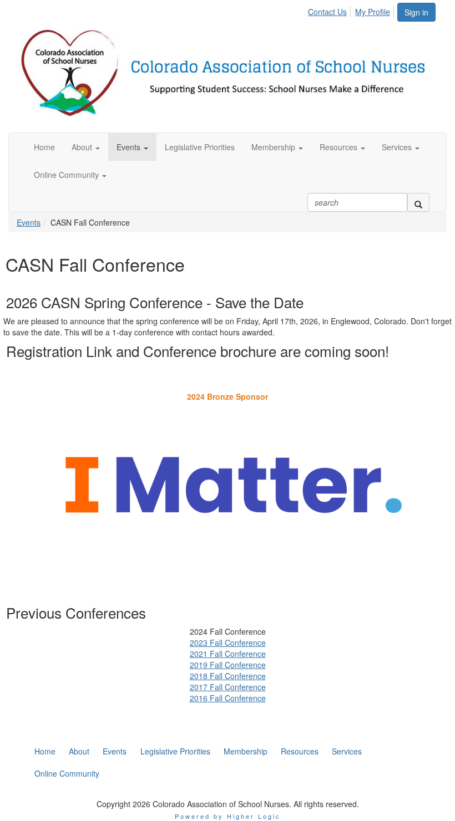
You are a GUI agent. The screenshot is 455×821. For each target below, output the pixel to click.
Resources (299, 751)
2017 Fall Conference (228, 686)
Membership (245, 751)
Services (347, 751)
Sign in (416, 12)
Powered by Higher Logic (228, 816)
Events (29, 222)
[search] (418, 202)
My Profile (372, 11)
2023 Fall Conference (228, 642)
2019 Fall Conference (228, 664)
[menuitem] (330, 10)
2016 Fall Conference (228, 697)
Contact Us (327, 11)
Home (44, 751)
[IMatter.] (227, 485)
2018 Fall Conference (228, 675)
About (79, 751)
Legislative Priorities (175, 751)
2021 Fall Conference (228, 653)
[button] (85, 147)
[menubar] (352, 10)
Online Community (66, 773)
